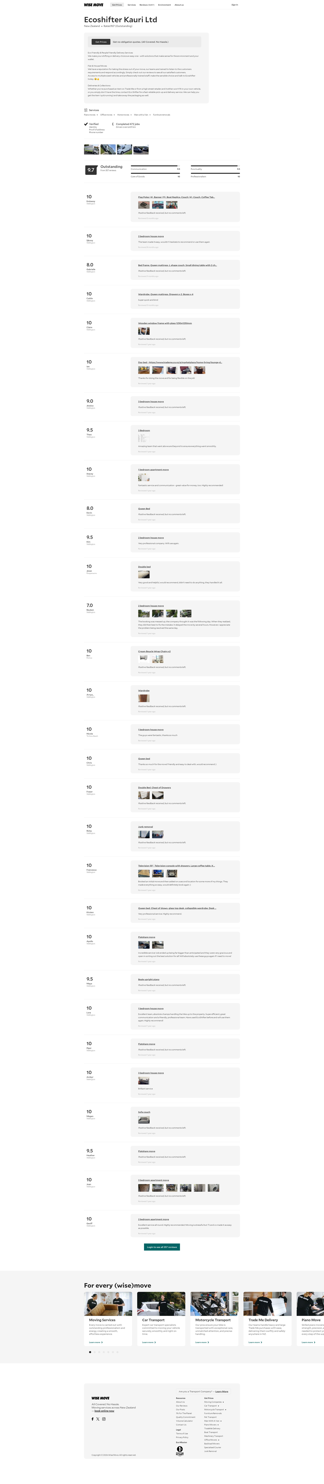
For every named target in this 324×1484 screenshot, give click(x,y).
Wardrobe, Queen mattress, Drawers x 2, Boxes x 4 (165, 294)
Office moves (106, 114)
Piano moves (89, 114)
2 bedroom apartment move (153, 1219)
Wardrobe (143, 690)
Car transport (210, 1405)
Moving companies (213, 1402)
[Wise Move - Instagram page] (103, 1419)
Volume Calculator (184, 1421)
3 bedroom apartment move (153, 1180)
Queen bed (144, 758)
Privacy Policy (182, 1437)
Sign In (235, 4)
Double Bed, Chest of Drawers (154, 787)
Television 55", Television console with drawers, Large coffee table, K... (176, 865)
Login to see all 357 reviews (162, 1247)
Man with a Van (141, 114)
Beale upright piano (148, 979)
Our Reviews (181, 1405)
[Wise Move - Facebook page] (92, 1419)
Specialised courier (212, 1447)
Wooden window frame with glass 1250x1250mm (165, 323)
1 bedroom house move (151, 729)
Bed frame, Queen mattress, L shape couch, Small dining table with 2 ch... (177, 265)
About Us (180, 1402)
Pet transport (210, 1417)
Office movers (210, 1440)
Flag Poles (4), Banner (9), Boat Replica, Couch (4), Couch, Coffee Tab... (176, 197)
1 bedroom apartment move (153, 469)
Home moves (123, 114)
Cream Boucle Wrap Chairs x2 (154, 651)
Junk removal (145, 826)
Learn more (95, 1342)
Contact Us (181, 1424)
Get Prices (117, 4)
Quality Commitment (185, 1417)
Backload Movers (211, 1443)
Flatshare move (146, 937)
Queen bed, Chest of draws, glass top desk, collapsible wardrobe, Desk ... (177, 908)
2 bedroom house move (151, 236)
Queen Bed (144, 508)
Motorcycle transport (214, 1409)
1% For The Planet (184, 1413)
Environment (164, 4)
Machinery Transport (213, 1436)
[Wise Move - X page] (97, 1419)
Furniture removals (161, 114)
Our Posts (180, 1409)
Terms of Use (182, 1433)
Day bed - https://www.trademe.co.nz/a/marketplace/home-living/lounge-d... (180, 362)
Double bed (144, 566)
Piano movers (210, 1424)
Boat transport (211, 1432)
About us (179, 4)
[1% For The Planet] (190, 1451)
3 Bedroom (144, 430)
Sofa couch (144, 1112)
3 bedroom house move (151, 401)
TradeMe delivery (212, 1428)
